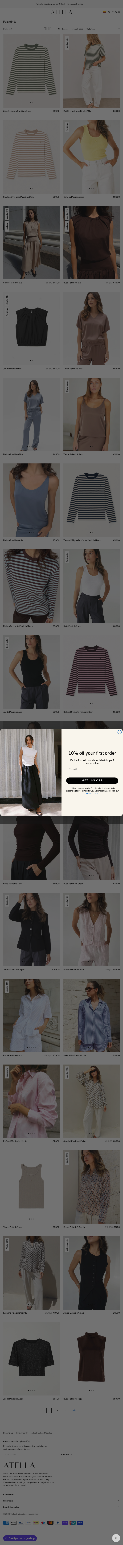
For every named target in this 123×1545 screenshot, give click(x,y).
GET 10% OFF (92, 780)
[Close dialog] (120, 732)
